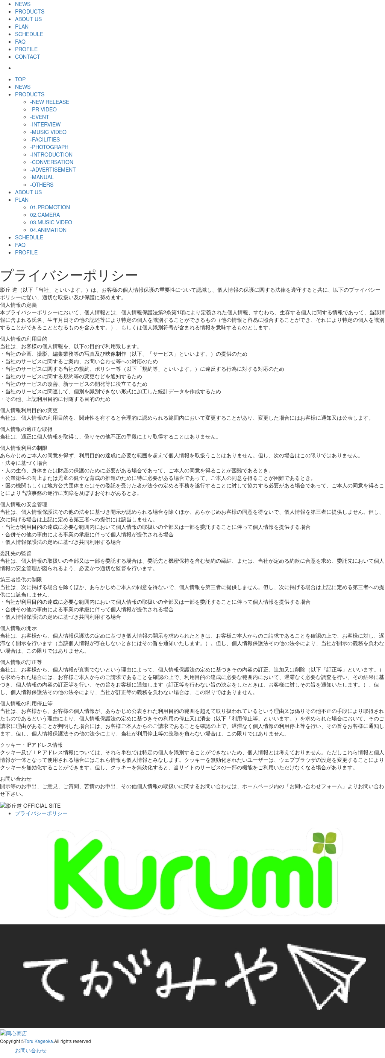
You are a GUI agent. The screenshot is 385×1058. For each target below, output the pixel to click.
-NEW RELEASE (49, 101)
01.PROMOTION (50, 207)
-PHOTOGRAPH (49, 147)
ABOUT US (28, 19)
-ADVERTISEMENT (53, 169)
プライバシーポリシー (41, 813)
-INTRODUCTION (51, 154)
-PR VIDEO (43, 109)
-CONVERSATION (51, 162)
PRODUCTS (29, 11)
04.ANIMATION (48, 229)
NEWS (22, 4)
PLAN (22, 26)
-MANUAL (42, 177)
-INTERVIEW (45, 124)
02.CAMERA (45, 214)
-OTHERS (41, 184)
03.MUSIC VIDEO (51, 222)
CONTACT (27, 56)
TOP (20, 79)
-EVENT (39, 116)
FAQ (20, 41)
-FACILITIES (45, 139)
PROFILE (26, 49)
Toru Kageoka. (39, 1041)
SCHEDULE (29, 34)
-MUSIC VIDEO (48, 131)
